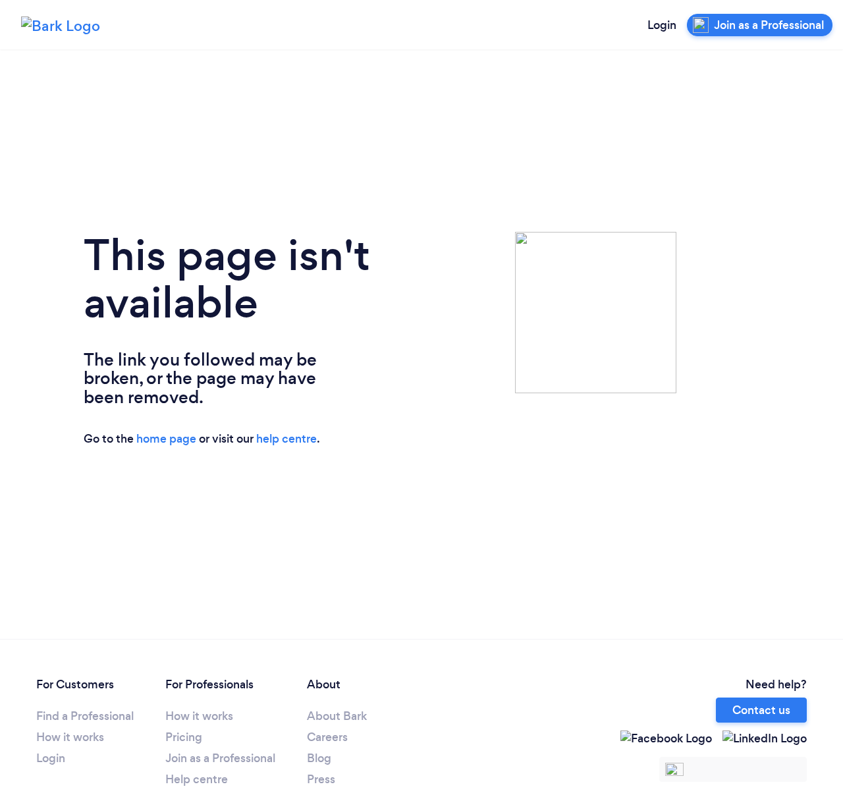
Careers (327, 737)
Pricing (183, 737)
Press (321, 779)
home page (166, 439)
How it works (70, 737)
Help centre (196, 779)
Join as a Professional (220, 758)
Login (661, 25)
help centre (286, 439)
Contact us (761, 710)
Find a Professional (85, 716)
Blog (319, 758)
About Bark (337, 716)
